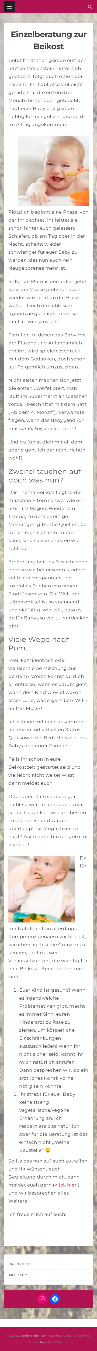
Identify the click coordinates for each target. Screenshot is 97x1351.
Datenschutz (19, 1264)
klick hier (65, 1185)
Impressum (17, 1275)
